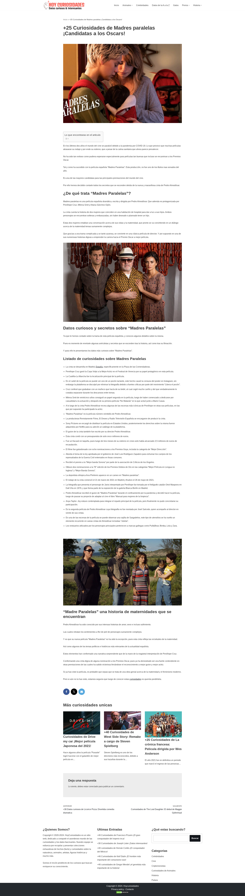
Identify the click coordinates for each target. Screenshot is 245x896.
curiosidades (135, 679)
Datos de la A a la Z (161, 5)
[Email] (81, 692)
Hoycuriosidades (131, 886)
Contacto (130, 889)
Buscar (195, 838)
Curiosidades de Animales (163, 871)
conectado (93, 786)
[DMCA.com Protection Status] (122, 893)
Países (155, 880)
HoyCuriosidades (73, 835)
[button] (132, 5)
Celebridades (142, 5)
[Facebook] (66, 692)
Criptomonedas (159, 866)
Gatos (176, 5)
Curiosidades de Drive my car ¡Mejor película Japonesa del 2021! (79, 741)
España (99, 367)
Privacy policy (117, 889)
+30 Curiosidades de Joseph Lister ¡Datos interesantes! (122, 843)
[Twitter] (74, 692)
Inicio (116, 5)
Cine (154, 861)
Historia (155, 875)
